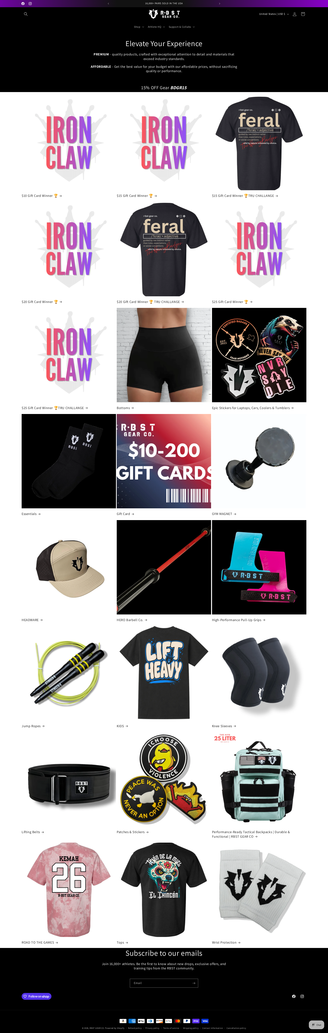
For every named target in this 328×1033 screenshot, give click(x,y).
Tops (120, 942)
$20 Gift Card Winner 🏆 (40, 302)
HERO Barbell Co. (130, 620)
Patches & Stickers (131, 832)
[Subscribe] (194, 983)
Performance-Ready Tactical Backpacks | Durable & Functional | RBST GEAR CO (251, 834)
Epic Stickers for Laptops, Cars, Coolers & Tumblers (251, 408)
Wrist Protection (224, 942)
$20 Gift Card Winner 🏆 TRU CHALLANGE (148, 302)
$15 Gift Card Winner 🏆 (135, 195)
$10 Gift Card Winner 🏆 (40, 195)
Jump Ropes (31, 726)
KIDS (120, 726)
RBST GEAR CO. (97, 1028)
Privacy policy (152, 1028)
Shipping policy (191, 1028)
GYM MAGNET (222, 514)
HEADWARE (30, 620)
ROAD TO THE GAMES (38, 942)
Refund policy (135, 1028)
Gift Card (123, 514)
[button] (26, 14)
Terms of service (171, 1028)
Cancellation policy (236, 1028)
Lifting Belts (31, 832)
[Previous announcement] (108, 3)
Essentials (29, 514)
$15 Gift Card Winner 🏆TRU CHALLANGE (243, 195)
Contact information (212, 1028)
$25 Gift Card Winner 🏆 (230, 302)
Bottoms (123, 408)
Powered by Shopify (115, 1028)
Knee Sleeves (222, 726)
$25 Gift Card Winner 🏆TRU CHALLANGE (53, 408)
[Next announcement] (219, 3)
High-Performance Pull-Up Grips (236, 620)
